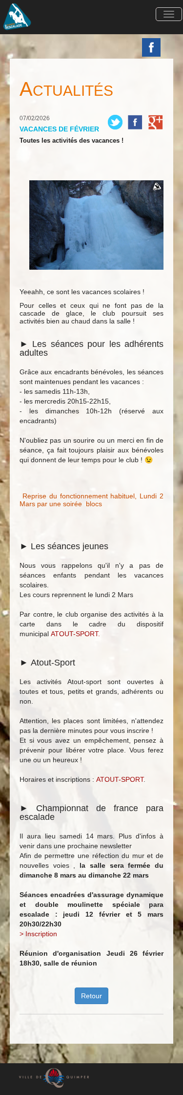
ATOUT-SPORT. (75, 634)
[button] (169, 14)
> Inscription (38, 934)
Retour (91, 996)
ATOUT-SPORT (119, 779)
